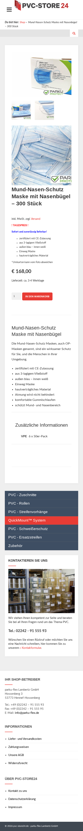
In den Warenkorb (37, 296)
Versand (35, 218)
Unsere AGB (16, 755)
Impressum (15, 807)
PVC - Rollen (19, 503)
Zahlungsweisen (18, 747)
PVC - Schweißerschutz (28, 529)
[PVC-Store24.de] (41, 5)
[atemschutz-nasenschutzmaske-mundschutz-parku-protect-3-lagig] (41, 156)
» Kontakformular (30, 647)
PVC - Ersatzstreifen (25, 537)
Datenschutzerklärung (22, 799)
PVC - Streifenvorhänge (28, 512)
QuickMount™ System (27, 520)
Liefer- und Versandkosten (25, 738)
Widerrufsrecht (17, 763)
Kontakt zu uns (17, 791)
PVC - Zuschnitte (22, 495)
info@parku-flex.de (27, 712)
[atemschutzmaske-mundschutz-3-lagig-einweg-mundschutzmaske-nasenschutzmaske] (44, 111)
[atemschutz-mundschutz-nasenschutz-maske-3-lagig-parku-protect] (21, 111)
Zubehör (15, 546)
